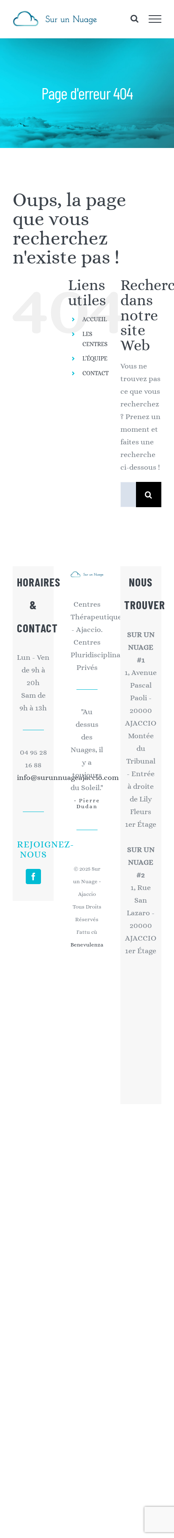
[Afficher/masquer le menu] (155, 19)
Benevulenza (87, 944)
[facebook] (33, 876)
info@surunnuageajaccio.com (33, 777)
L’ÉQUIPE (94, 358)
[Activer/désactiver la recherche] (134, 18)
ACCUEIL (94, 319)
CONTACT (95, 373)
